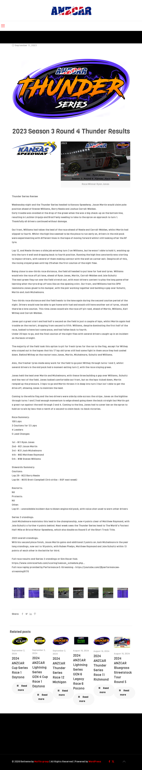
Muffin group (41, 761)
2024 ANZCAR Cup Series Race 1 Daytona (20, 667)
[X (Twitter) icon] (113, 761)
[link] (95, 164)
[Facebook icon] (109, 761)
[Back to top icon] (124, 761)
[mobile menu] (3, 26)
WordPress (94, 761)
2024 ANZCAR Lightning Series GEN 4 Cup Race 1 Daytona (40, 672)
